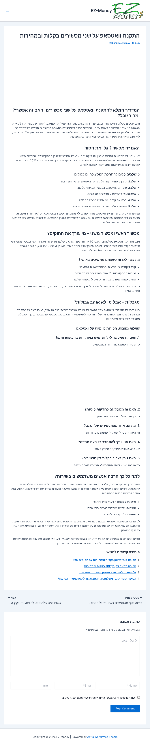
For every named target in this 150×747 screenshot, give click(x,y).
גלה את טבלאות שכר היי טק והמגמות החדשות (107, 572)
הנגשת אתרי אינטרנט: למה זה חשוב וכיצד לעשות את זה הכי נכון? (96, 578)
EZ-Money (101, 10)
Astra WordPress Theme (102, 737)
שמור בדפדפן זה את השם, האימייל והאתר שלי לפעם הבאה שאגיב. (98, 697)
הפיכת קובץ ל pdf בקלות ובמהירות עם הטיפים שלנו (104, 560)
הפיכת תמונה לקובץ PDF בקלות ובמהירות (110, 566)
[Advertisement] (75, 75)
